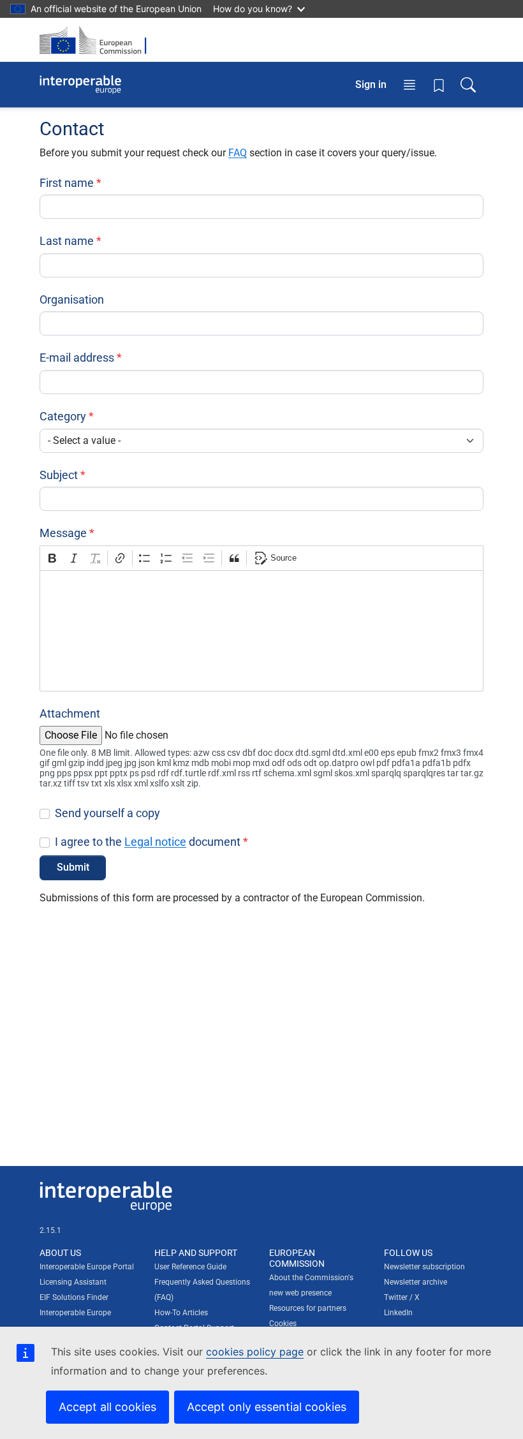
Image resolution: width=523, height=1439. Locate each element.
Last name (67, 240)
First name (67, 182)
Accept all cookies (107, 1406)
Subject (59, 475)
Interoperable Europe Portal (87, 1266)
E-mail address (77, 357)
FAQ (237, 153)
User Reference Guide (190, 1266)
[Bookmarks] (439, 85)
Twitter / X (402, 1297)
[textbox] (261, 630)
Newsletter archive (415, 1282)
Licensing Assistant (73, 1282)
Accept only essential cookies (266, 1406)
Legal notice (155, 841)
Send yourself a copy (107, 813)
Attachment (70, 713)
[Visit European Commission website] (97, 40)
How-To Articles (181, 1312)
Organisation (72, 299)
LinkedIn (398, 1312)
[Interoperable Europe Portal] (80, 85)
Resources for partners (307, 1308)
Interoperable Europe (75, 1312)
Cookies (283, 1323)
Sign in (371, 84)
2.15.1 (50, 1230)
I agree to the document (147, 841)
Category (63, 416)
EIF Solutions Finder (74, 1297)
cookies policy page (255, 1351)
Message (63, 533)
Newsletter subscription (424, 1266)
